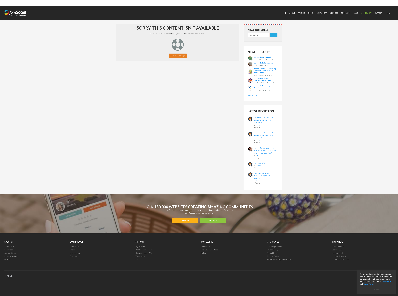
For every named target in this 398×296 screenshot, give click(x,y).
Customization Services (327, 13)
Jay (257, 181)
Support (378, 13)
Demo (310, 13)
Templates (345, 13)
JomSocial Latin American (264, 63)
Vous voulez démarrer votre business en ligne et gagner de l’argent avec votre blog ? (265, 150)
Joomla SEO (337, 250)
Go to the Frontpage (177, 56)
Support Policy (273, 256)
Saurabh (258, 166)
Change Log (75, 253)
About (292, 13)
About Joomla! (338, 246)
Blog (356, 13)
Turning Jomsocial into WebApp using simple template (262, 175)
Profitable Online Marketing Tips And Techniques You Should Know (265, 71)
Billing (203, 253)
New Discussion (259, 163)
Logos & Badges (11, 256)
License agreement (274, 246)
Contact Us (205, 246)
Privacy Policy (368, 284)
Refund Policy (272, 253)
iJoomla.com (9, 246)
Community (366, 13)
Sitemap (7, 259)
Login (389, 13)
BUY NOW (213, 220)
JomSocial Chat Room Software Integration (262, 79)
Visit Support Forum (143, 250)
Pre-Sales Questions (209, 250)
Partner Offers (10, 253)
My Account (140, 246)
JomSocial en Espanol (262, 57)
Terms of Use (387, 281)
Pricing (301, 13)
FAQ (137, 259)
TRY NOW (185, 220)
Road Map (74, 256)
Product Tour (75, 246)
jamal (257, 155)
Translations (140, 256)
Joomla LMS (337, 253)
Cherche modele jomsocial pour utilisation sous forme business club (263, 120)
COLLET (258, 125)
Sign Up (273, 35)
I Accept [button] (376, 289)
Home (283, 13)
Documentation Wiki (143, 253)
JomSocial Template (340, 259)
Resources (8, 250)
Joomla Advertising (340, 256)
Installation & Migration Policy (279, 259)
